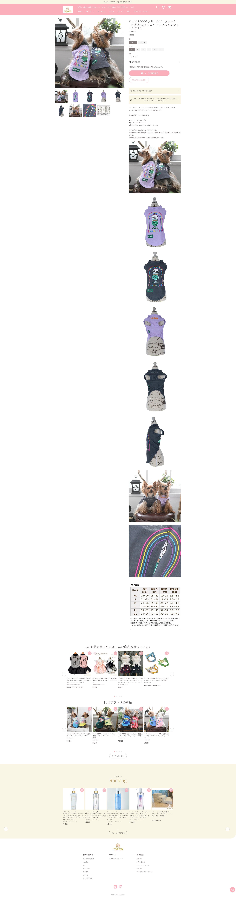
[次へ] (172, 674)
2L (155, 50)
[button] (111, 11)
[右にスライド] (227, 829)
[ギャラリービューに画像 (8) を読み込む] (89, 110)
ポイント (85, 875)
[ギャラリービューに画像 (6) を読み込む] (61, 110)
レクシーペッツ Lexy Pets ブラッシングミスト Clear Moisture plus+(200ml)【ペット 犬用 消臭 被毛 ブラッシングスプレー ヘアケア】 (140, 814)
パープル (142, 42)
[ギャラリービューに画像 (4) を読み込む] (103, 96)
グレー (133, 42)
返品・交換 (86, 868)
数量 (130, 53)
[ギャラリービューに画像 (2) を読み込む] (75, 96)
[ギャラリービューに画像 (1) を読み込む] (61, 96)
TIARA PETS (122, 894)
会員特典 (85, 872)
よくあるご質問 (87, 878)
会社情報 (139, 859)
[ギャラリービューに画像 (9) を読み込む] (103, 110)
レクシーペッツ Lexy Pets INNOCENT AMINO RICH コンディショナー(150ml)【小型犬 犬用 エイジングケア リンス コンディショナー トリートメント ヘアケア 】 (73, 815)
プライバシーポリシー (143, 865)
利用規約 (139, 868)
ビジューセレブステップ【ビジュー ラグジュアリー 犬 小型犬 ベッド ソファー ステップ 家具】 (162, 813)
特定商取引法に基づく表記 (145, 872)
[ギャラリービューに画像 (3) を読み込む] (89, 96)
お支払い (85, 862)
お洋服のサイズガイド (116, 859)
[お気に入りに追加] (89, 653)
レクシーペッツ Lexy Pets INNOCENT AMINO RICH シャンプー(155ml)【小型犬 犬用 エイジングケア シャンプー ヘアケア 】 (95, 814)
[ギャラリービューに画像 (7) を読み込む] (75, 110)
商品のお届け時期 (88, 859)
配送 (84, 865)
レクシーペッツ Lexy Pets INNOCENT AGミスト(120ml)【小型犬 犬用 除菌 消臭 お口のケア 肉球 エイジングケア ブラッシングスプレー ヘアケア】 (118, 815)
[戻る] (64, 674)
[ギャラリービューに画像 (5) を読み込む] (117, 96)
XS (132, 49)
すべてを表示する (118, 756)
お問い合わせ (141, 862)
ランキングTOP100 (118, 833)
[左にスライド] (6, 829)
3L (161, 50)
